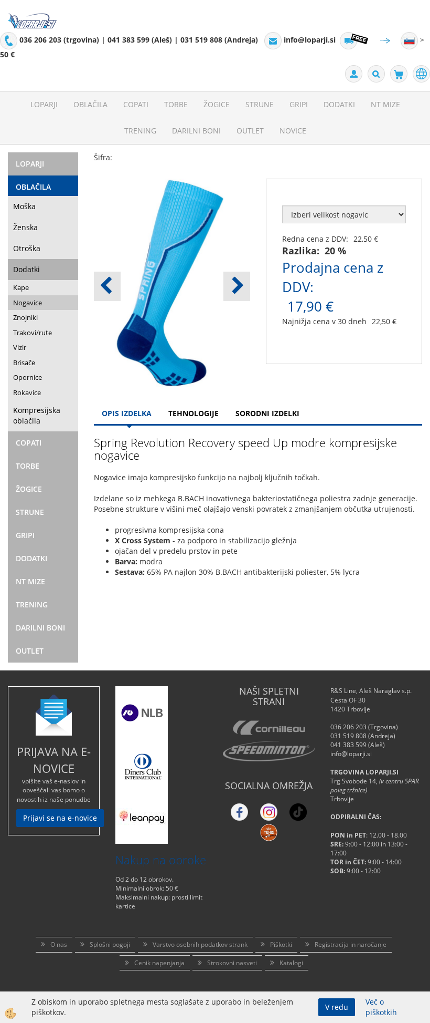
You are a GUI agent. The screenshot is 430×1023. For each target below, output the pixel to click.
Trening (140, 131)
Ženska (25, 227)
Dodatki (339, 104)
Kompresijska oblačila (36, 415)
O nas (58, 944)
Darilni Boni (196, 131)
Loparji (44, 104)
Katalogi (291, 962)
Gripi (298, 104)
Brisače (24, 362)
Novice (293, 131)
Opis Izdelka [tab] (127, 413)
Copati (135, 104)
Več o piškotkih (381, 1007)
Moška (24, 206)
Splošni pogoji (110, 944)
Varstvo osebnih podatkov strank (200, 944)
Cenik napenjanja (159, 962)
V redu (336, 1007)
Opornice (27, 377)
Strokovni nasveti (232, 962)
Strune (259, 104)
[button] (236, 286)
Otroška (26, 248)
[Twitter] (268, 812)
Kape (21, 287)
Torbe (176, 104)
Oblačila (90, 104)
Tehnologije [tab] (193, 413)
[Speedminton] (269, 750)
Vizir (19, 347)
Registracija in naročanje (350, 944)
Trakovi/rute (32, 332)
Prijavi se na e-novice (60, 818)
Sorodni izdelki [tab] (267, 413)
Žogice (216, 104)
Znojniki (25, 317)
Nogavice (27, 302)
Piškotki (281, 944)
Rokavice (27, 392)
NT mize (385, 104)
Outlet (250, 131)
